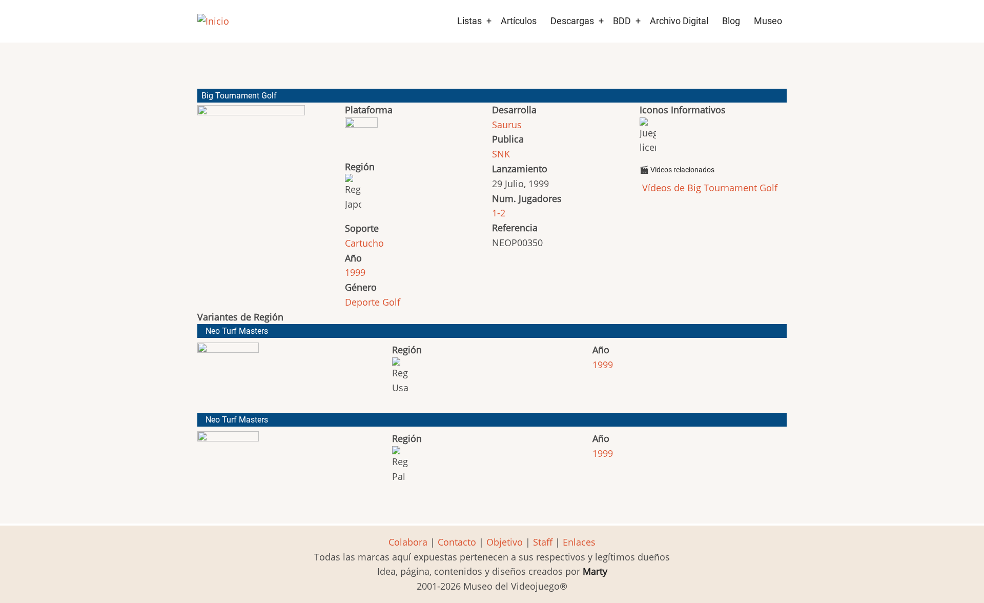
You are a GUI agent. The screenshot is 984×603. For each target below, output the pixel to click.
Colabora (407, 542)
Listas (469, 20)
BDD (622, 20)
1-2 (498, 213)
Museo (768, 20)
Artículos (519, 20)
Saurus (507, 124)
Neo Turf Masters (237, 331)
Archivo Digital (679, 20)
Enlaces (579, 542)
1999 (355, 272)
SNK (501, 154)
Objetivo (504, 542)
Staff (542, 542)
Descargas (572, 20)
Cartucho (364, 243)
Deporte (362, 302)
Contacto (457, 542)
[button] (251, 172)
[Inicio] (213, 21)
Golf (391, 302)
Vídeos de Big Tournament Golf (708, 188)
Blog (731, 20)
